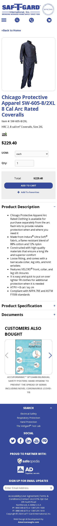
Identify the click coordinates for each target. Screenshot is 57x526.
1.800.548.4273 (21, 507)
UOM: (5, 153)
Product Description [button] (21, 206)
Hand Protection (28, 421)
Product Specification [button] (22, 305)
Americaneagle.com (28, 522)
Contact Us (26, 498)
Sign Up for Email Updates (28, 481)
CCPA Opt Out (41, 498)
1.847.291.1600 (37, 507)
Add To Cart (28, 185)
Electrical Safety (28, 413)
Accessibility (14, 495)
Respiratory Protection (28, 417)
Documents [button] (12, 314)
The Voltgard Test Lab (28, 425)
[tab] (28, 206)
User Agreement (30, 495)
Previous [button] (6, 355)
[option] (28, 367)
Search (28, 408)
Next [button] (50, 355)
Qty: (4, 163)
